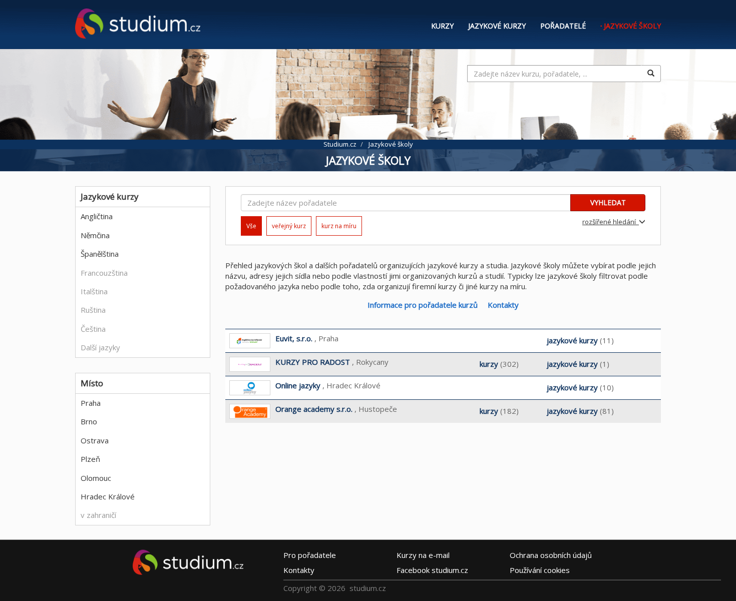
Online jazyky (297, 385)
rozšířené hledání (610, 221)
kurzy (489, 364)
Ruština (93, 310)
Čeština (93, 329)
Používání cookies (540, 570)
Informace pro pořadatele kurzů (422, 305)
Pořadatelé (563, 26)
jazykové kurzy (572, 340)
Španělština (100, 254)
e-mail (423, 555)
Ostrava (95, 440)
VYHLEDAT (608, 202)
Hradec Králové (108, 496)
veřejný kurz (289, 226)
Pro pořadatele (309, 555)
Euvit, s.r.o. (293, 338)
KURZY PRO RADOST (312, 362)
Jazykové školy (632, 26)
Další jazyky (100, 347)
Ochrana (551, 555)
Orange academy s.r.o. (313, 409)
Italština (94, 291)
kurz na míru (338, 226)
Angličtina (97, 216)
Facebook (432, 570)
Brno (89, 421)
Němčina (95, 235)
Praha (91, 403)
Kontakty (503, 305)
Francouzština (104, 273)
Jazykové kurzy (497, 26)
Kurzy (442, 26)
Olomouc (96, 478)
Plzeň (90, 459)
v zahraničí (98, 515)
